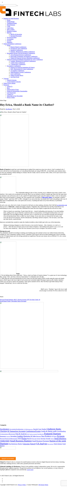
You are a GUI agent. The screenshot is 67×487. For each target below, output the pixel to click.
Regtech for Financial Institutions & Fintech (22, 67)
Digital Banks (11, 21)
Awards (35, 429)
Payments (61, 436)
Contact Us (10, 94)
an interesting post (62, 205)
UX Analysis (41, 443)
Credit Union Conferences (17, 62)
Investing (14, 436)
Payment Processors (15, 36)
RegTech (38, 438)
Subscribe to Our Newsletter (15, 96)
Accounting (10, 39)
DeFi (28, 434)
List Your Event (14, 77)
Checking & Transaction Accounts (12, 431)
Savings (9, 40)
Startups (4, 443)
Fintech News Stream (9, 83)
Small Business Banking (21, 441)
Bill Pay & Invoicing (16, 34)
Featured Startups (52, 433)
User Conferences (15, 74)
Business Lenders (12, 31)
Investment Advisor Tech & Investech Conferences (21, 53)
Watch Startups (58, 444)
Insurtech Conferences (16, 50)
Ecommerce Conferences (14, 66)
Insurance (9, 42)
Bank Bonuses (11, 25)
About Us (9, 86)
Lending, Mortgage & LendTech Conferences (23, 61)
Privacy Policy (11, 97)
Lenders (20, 436)
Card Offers (10, 28)
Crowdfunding (61, 431)
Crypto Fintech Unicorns (14, 81)
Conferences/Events (33, 431)
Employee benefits (33, 434)
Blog (8, 88)
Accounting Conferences (17, 70)
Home (8, 20)
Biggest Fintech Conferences (18, 47)
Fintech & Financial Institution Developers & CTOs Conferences (25, 59)
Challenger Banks (54, 429)
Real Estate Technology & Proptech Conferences (23, 56)
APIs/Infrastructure (29, 429)
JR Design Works (43, 485)
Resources (6, 85)
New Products (46, 436)
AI (24, 429)
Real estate (34, 438)
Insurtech (8, 436)
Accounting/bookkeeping (16, 429)
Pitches (24, 438)
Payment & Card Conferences (18, 48)
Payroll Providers (11, 37)
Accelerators (4, 429)
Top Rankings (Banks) (16, 444)
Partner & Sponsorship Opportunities (17, 91)
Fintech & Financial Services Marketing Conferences (25, 58)
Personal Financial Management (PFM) (10, 438)
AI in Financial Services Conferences (20, 55)
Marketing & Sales (29, 436)
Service (52, 438)
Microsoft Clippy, (47, 197)
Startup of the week (57, 441)
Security (48, 438)
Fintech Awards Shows (16, 75)
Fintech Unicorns (11, 80)
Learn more (30, 469)
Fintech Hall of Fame (13, 89)
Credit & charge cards (48, 431)
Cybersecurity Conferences (17, 64)
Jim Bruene (9, 109)
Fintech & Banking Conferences (12, 44)
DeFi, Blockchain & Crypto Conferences (21, 69)
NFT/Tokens (54, 436)
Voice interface (50, 444)
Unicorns (6, 78)
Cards (8, 26)
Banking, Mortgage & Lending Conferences (22, 51)
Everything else (40, 434)
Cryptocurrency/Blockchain (7, 434)
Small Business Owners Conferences (20, 72)
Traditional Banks (12, 23)
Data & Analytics (21, 434)
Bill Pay (9, 32)
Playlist (29, 438)
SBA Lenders (10, 29)
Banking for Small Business (11, 18)
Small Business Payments (40, 441)
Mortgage (38, 436)
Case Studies (42, 429)
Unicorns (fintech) (29, 444)
